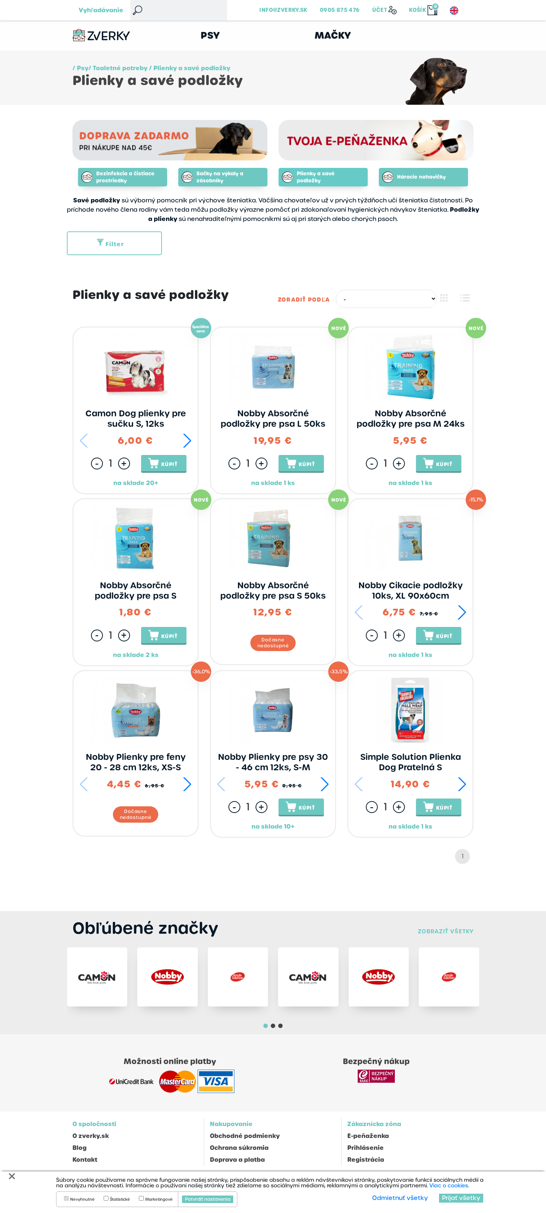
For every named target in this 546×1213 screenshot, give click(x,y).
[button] (187, 441)
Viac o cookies (448, 1185)
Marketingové (159, 1199)
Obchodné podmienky (245, 1136)
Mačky (333, 35)
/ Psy (80, 68)
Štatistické (120, 1199)
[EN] (454, 10)
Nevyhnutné (82, 1199)
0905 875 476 (340, 10)
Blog (79, 1148)
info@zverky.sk (283, 10)
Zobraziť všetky (446, 931)
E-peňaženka (368, 1136)
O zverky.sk (90, 1136)
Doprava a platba (237, 1159)
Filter (114, 244)
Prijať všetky (461, 1198)
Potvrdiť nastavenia (207, 1199)
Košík (417, 10)
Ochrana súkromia (239, 1148)
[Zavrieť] (12, 1176)
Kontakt (84, 1159)
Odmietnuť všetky (400, 1198)
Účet (379, 10)
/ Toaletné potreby (117, 68)
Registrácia (365, 1159)
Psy (210, 35)
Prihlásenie (365, 1148)
